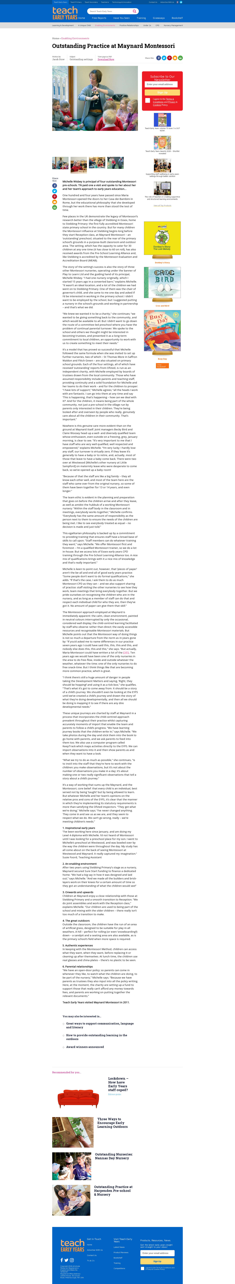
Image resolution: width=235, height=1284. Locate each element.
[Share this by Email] (175, 58)
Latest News (119, 1247)
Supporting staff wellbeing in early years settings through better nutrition (162, 175)
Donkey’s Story (162, 262)
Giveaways (159, 17)
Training (141, 17)
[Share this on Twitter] (164, 58)
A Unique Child (84, 25)
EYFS (126, 652)
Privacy (171, 102)
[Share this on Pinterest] (169, 58)
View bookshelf (161, 366)
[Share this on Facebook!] (158, 58)
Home (81, 17)
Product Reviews (121, 1252)
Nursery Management (173, 25)
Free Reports (99, 17)
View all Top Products (162, 205)
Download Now (106, 59)
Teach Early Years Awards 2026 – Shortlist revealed (162, 152)
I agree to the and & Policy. (165, 102)
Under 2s (147, 25)
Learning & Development (63, 25)
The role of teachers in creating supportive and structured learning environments (162, 198)
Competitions (119, 1268)
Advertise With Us (95, 1250)
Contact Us (92, 1255)
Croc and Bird (162, 306)
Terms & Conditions (163, 1268)
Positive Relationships (129, 25)
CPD (157, 25)
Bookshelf (177, 17)
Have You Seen (121, 17)
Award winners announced (85, 1047)
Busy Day (162, 359)
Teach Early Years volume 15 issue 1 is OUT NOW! (162, 129)
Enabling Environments (105, 25)
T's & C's (90, 1260)
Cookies (157, 105)
